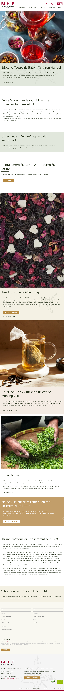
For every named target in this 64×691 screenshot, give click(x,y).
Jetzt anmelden (11, 522)
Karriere (28, 688)
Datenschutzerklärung (11, 642)
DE (58, 3)
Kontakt (60, 7)
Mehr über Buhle (8, 82)
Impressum (36, 688)
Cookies (60, 688)
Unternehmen (32, 7)
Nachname (36, 613)
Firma (2, 607)
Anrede (35, 607)
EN (61, 3)
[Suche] (47, 4)
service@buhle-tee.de (10, 679)
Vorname (3, 613)
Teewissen (42, 7)
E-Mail (3, 620)
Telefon (35, 620)
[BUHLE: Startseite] (7, 5)
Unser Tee (22, 7)
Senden (5, 650)
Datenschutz (46, 688)
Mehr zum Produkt (8, 410)
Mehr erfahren (7, 316)
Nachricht (3, 626)
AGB (54, 688)
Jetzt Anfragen (11, 313)
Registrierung (51, 7)
